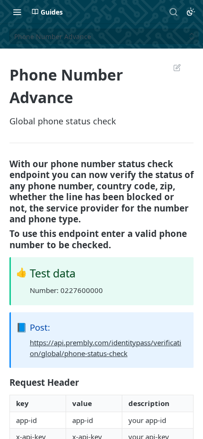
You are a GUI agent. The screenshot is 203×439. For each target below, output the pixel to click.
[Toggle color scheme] (190, 11)
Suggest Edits (172, 67)
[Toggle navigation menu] (17, 11)
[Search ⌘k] (173, 11)
